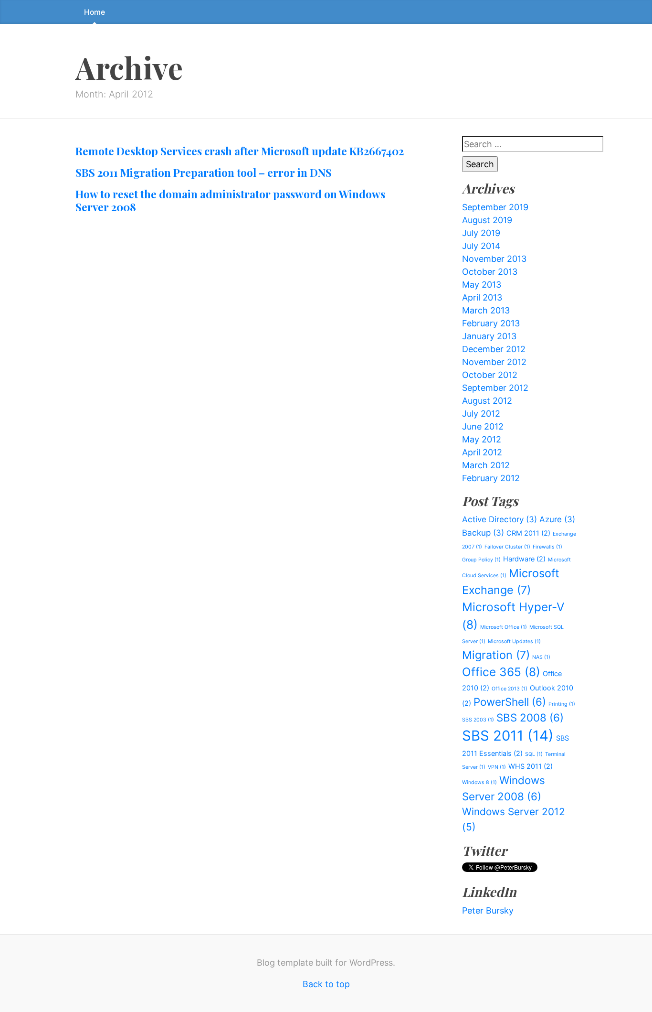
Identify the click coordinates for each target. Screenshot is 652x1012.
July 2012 (481, 414)
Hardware (524, 559)
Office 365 (501, 672)
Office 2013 (509, 689)
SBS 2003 (478, 720)
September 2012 (495, 388)
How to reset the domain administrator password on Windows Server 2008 (230, 200)
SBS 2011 (508, 735)
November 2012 (494, 362)
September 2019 (495, 207)
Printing (561, 704)
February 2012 (491, 478)
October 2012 (489, 375)
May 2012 (481, 439)
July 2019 (481, 233)
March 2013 (486, 310)
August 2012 (487, 401)
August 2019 (487, 220)
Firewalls (547, 547)
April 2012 (482, 452)
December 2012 (494, 349)
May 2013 (481, 285)
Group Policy (481, 560)
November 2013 (494, 259)
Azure (557, 519)
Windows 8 (479, 782)
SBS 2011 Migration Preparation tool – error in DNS (203, 172)
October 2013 (489, 272)
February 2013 (491, 323)
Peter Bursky (488, 910)
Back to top (326, 984)
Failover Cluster (507, 547)
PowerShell (509, 701)
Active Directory (499, 519)
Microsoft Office (503, 627)
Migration (496, 655)
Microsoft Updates (514, 641)
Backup (483, 533)
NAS (541, 657)
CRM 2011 (528, 533)
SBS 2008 (530, 717)
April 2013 (482, 297)
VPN (497, 767)
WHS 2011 (530, 766)
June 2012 (483, 426)
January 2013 (489, 336)
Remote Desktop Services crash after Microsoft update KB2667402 (239, 151)
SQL (534, 754)
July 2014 (481, 246)
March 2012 (486, 465)
